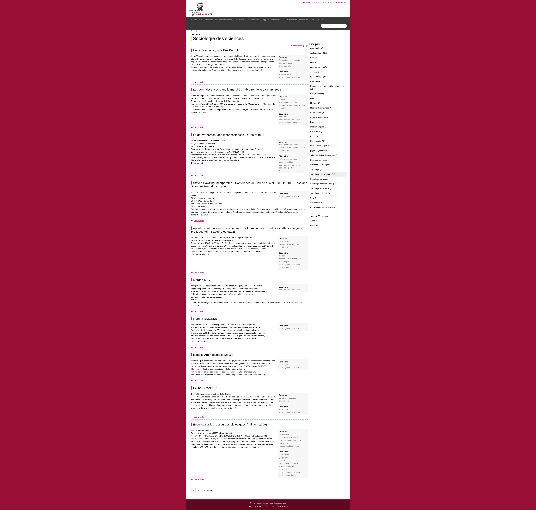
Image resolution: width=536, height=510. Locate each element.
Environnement (285, 401)
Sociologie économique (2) (322, 184)
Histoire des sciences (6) (321, 108)
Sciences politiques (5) (320, 160)
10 (198, 490)
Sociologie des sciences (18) (323, 174)
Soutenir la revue (309, 3)
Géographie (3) (317, 93)
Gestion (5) (315, 98)
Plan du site (269, 506)
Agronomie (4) (316, 48)
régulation (283, 443)
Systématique (285, 268)
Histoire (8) (315, 103)
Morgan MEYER (204, 279)
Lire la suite (199, 82)
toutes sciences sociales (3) (322, 207)
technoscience (285, 150)
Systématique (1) (317, 203)
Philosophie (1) (317, 131)
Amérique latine (286, 66)
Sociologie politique (287, 168)
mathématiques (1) (318, 127)
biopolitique (284, 434)
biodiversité (284, 241)
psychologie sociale (318, 150)
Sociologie (283, 117)
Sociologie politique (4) (320, 193)
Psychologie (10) (317, 141)
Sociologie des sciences (218, 38)
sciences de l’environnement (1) (324, 155)
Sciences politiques (287, 162)
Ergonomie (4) (316, 81)
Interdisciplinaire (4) (319, 117)
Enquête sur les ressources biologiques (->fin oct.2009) (230, 424)
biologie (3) (315, 57)
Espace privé (282, 506)
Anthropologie (285, 74)
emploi (282, 99)
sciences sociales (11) (320, 165)
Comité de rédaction (287, 398)
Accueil (194, 31)
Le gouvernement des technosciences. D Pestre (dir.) (228, 134)
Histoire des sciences (288, 159)
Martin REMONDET (206, 318)
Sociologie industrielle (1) (321, 188)
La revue (240, 20)
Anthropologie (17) (318, 53)
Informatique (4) (317, 112)
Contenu (314, 225)
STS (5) (313, 198)
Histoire (282, 460)
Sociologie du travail (319, 179)
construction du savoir (288, 437)
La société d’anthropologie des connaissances (211, 20)
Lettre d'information (334, 3)
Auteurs (313, 220)
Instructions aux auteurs (297, 20)
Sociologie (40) (317, 169)
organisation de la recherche (291, 440)
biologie (282, 256)
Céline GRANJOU (205, 388)
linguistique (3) (316, 122)
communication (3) (318, 67)
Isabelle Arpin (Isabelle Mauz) (213, 354)
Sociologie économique (289, 123)
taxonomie (283, 247)
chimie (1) (314, 62)
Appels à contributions (273, 20)
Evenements (317, 20)
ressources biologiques (289, 244)
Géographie (284, 457)
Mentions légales (255, 506)
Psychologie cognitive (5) (321, 146)
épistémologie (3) (318, 76)
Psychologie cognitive (288, 463)
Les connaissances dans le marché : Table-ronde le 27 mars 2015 (237, 89)
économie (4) (316, 72)
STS (280, 171)
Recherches (253, 20)
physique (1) (315, 136)
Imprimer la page (300, 46)
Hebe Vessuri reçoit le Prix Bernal (215, 50)
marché (282, 108)
